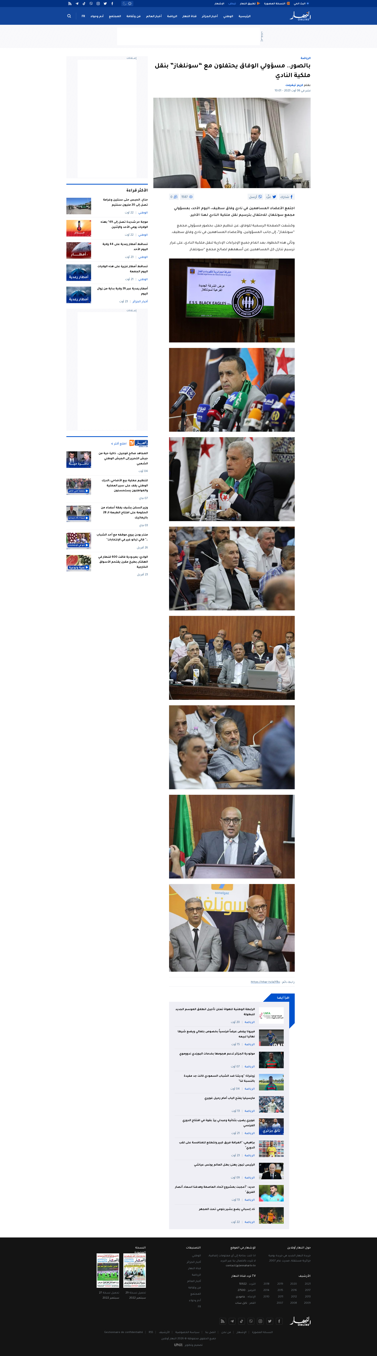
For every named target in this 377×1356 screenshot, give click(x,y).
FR (83, 16)
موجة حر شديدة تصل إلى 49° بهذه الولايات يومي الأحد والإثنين (124, 225)
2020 (293, 1284)
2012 (294, 1296)
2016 (294, 1290)
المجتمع (115, 16)
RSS (151, 1332)
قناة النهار (190, 16)
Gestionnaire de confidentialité (123, 1332)
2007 (280, 1303)
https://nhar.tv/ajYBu (265, 982)
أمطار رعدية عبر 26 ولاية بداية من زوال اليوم (122, 291)
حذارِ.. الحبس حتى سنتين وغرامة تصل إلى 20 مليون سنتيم (125, 203)
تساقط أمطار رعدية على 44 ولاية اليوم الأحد (125, 247)
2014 (266, 1290)
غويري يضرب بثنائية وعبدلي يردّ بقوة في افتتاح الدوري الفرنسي (218, 1123)
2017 (308, 1290)
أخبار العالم (154, 16)
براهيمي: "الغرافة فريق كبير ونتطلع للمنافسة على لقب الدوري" (217, 1145)
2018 (266, 1284)
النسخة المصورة (262, 1332)
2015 (280, 1290)
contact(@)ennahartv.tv (241, 1265)
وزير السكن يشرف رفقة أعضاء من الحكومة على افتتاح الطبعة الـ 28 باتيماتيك (124, 513)
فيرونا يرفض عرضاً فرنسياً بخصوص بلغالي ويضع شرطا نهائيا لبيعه (216, 1034)
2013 (308, 1296)
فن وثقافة (133, 16)
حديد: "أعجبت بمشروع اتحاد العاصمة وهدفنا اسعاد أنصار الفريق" (215, 1190)
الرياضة (172, 16)
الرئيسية (245, 16)
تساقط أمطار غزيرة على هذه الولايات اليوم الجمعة (123, 269)
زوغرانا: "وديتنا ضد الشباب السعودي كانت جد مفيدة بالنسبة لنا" (219, 1079)
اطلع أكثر (120, 443)
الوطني (228, 16)
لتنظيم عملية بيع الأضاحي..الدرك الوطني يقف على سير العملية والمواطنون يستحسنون (125, 485)
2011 (280, 1296)
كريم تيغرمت (294, 85)
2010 (266, 1296)
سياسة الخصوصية (187, 1332)
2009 (307, 1303)
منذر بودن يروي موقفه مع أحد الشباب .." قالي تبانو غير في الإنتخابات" (122, 538)
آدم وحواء (97, 16)
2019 (280, 1284)
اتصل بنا (210, 1332)
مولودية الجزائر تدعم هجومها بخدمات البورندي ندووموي (217, 1054)
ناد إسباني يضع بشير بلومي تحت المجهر (227, 1209)
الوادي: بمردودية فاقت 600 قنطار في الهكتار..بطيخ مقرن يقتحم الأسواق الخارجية (123, 562)
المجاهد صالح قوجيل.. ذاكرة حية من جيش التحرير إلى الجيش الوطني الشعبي (123, 458)
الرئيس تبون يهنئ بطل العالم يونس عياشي (224, 1165)
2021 (308, 1284)
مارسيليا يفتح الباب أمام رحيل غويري (229, 1098)
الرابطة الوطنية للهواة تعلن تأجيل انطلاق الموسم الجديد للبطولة (215, 1012)
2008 (293, 1303)
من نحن (226, 1332)
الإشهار (241, 1332)
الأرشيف (164, 1332)
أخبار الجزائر (210, 16)
